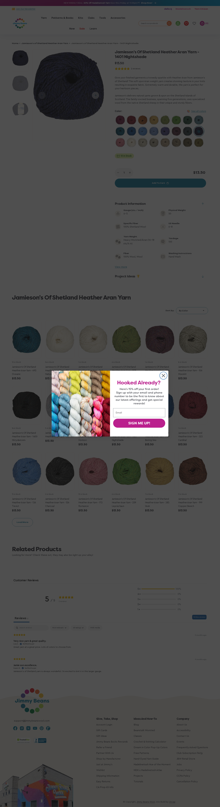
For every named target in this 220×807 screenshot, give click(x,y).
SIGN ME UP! (139, 423)
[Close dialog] (163, 375)
